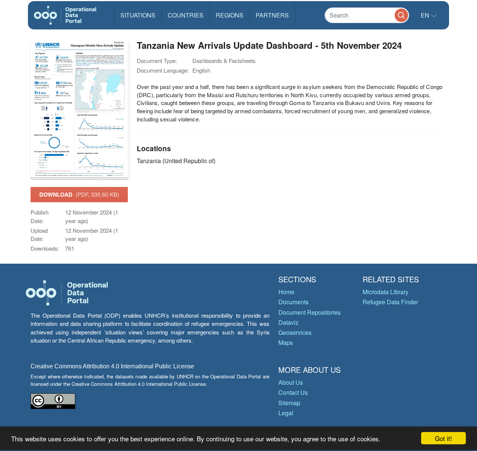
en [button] (426, 15)
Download (79, 194)
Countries (185, 15)
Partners (272, 15)
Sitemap (289, 402)
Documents (293, 302)
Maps (285, 342)
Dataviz (288, 322)
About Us (290, 382)
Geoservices (295, 332)
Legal (285, 413)
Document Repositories (309, 312)
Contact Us (293, 392)
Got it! (443, 438)
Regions (229, 15)
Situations (137, 15)
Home (286, 292)
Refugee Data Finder (390, 302)
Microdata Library (385, 292)
